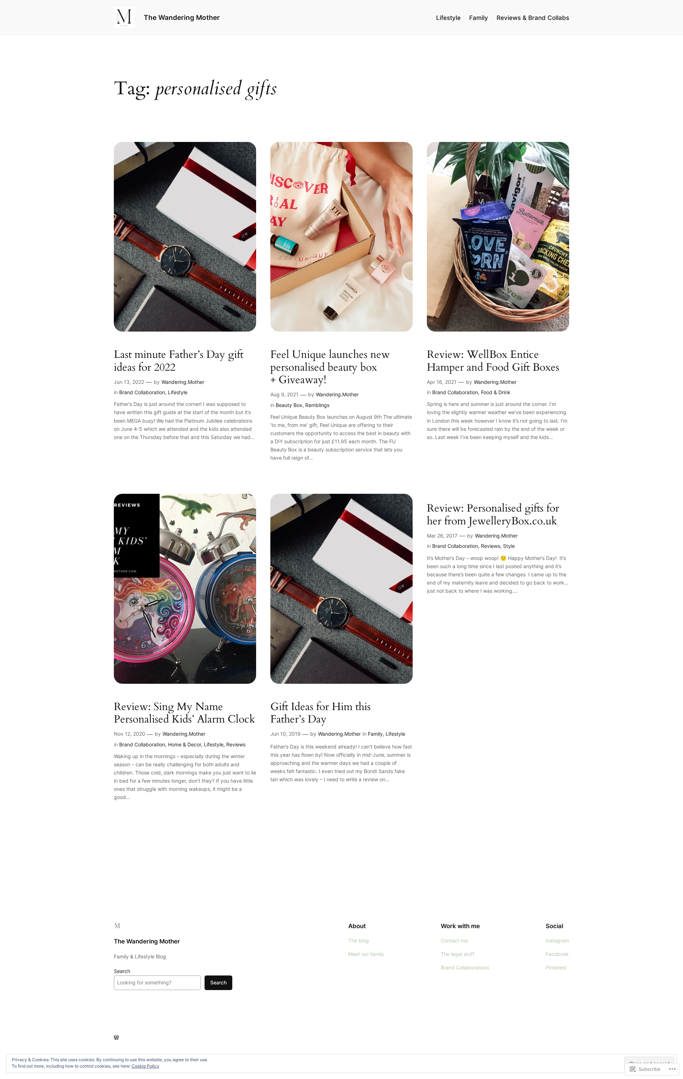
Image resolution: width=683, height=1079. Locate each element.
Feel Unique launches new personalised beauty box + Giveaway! (330, 368)
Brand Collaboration (142, 392)
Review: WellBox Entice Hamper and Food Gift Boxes (493, 361)
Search (122, 971)
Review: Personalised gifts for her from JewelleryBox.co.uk (493, 515)
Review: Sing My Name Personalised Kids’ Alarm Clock (184, 713)
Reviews (235, 744)
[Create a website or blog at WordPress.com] (116, 1038)
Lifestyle (177, 392)
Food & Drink (495, 392)
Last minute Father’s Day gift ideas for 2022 (178, 361)
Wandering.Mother (183, 382)
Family (375, 734)
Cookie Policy (145, 1066)
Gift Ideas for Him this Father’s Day (320, 713)
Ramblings (317, 405)
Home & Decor (184, 744)
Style (509, 546)
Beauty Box (289, 405)
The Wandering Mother (182, 17)
